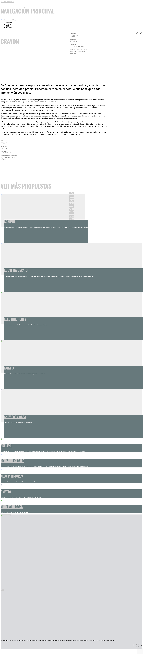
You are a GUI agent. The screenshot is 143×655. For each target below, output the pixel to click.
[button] (7, 590)
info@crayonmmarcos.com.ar (78, 50)
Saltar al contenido (7, 2)
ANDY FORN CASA (15, 416)
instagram (73, 53)
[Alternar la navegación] (15, 20)
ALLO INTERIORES (15, 319)
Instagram (140, 32)
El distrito (9, 23)
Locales (8, 24)
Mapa (7, 26)
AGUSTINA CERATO (16, 270)
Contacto (9, 27)
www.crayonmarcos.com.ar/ (78, 51)
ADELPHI (9, 221)
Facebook (136, 32)
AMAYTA (9, 367)
